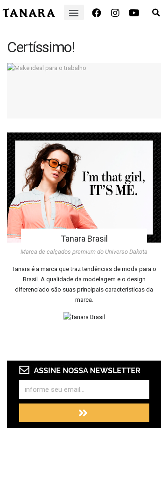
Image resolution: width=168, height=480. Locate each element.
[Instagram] (115, 13)
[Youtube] (134, 13)
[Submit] (84, 412)
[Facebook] (96, 13)
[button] (74, 12)
